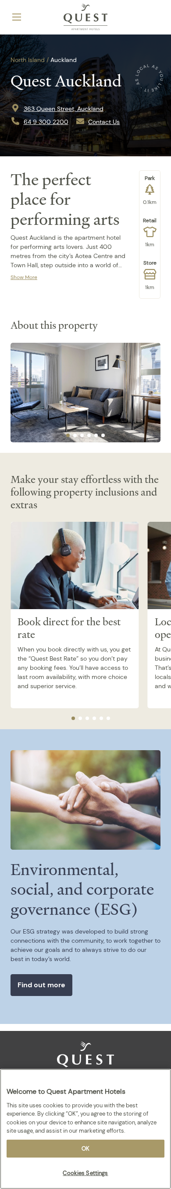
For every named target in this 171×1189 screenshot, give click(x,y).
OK (85, 1148)
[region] (85, 1129)
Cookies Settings (85, 1173)
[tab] (68, 435)
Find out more (41, 984)
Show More (24, 277)
